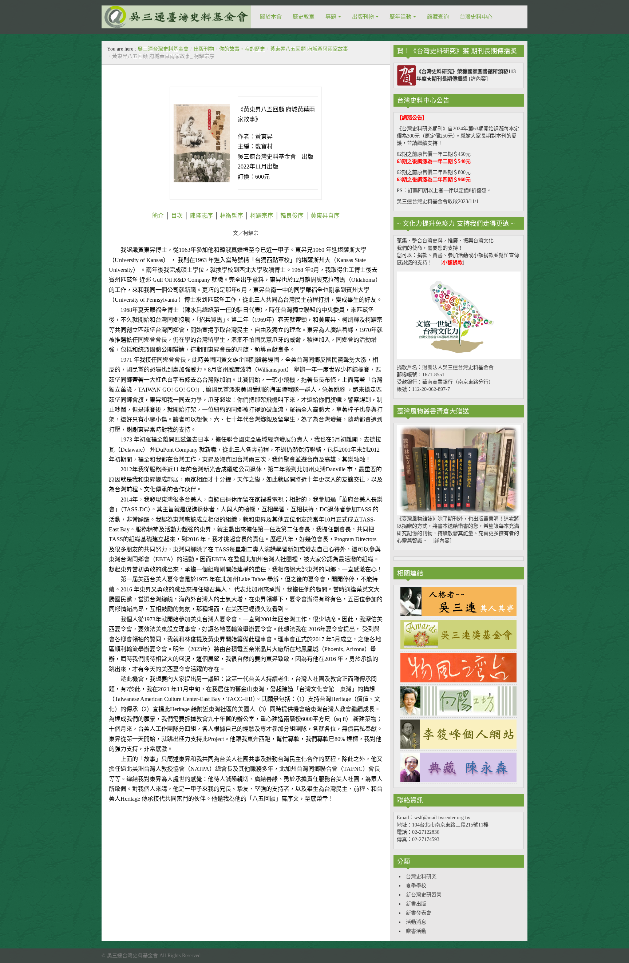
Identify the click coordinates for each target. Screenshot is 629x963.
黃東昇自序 (324, 216)
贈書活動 (416, 931)
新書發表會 (418, 913)
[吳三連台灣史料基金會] (176, 16)
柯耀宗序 (261, 216)
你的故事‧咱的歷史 (242, 49)
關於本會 (271, 17)
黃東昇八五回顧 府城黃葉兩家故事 (309, 49)
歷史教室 (303, 17)
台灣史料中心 (476, 17)
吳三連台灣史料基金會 (163, 49)
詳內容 (478, 79)
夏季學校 (416, 885)
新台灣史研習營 (424, 894)
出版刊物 (363, 17)
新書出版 (416, 904)
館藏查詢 (438, 17)
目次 (177, 216)
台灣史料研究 (421, 876)
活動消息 (416, 922)
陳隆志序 (201, 216)
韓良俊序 (292, 216)
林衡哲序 (231, 216)
